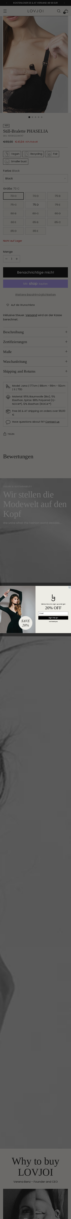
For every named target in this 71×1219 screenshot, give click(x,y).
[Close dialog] (69, 587)
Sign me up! (53, 618)
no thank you (53, 621)
